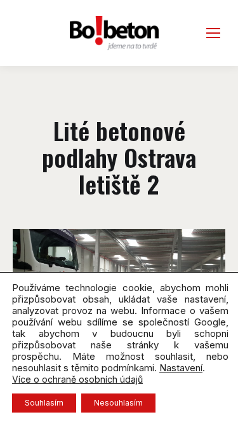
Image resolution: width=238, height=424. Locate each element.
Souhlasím (44, 402)
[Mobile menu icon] (213, 33)
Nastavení (180, 368)
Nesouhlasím (118, 402)
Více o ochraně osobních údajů (77, 379)
